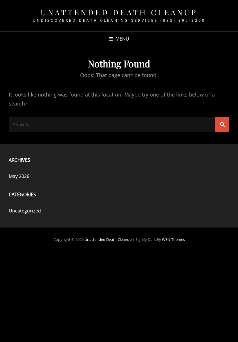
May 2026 (19, 176)
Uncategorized (25, 211)
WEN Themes (173, 239)
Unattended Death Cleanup (119, 12)
